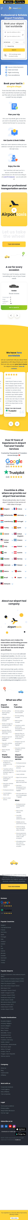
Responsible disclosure (8, 1111)
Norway (19, 559)
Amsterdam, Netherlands (8, 1044)
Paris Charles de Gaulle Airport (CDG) (12, 981)
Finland (19, 565)
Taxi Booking (14, 244)
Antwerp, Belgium (6, 1023)
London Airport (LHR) (7, 1009)
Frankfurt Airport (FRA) (8, 995)
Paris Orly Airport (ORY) (8, 983)
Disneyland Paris (6, 1035)
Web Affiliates (5, 1092)
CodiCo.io (18, 1140)
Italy (5, 546)
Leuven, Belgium (5, 1026)
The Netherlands (6, 927)
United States (6, 541)
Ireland (6, 534)
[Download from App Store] (8, 2)
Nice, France (4, 1030)
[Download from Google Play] (19, 2)
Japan (19, 577)
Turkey (6, 528)
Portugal (20, 521)
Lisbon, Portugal (5, 1049)
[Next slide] (17, 315)
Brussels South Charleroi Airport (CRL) (12, 979)
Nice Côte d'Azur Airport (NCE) (10, 986)
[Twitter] (6, 1126)
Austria (19, 553)
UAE (5, 553)
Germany (20, 515)
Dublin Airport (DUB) (7, 1000)
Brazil (6, 577)
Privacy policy (5, 1108)
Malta (19, 571)
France (19, 509)
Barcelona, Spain (6, 1047)
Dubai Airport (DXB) (7, 1007)
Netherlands (8, 515)
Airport (17, 8)
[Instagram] (14, 1126)
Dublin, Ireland (5, 1042)
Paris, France (5, 1028)
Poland (19, 546)
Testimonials (4, 1073)
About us (3, 1068)
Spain (19, 528)
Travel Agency (5, 1089)
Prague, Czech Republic (8, 1054)
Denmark (7, 565)
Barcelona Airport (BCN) (8, 1002)
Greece (19, 540)
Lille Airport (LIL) (5, 988)
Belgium (7, 509)
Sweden (6, 559)
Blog (2, 1070)
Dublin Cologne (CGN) (7, 993)
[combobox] (14, 32)
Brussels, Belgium (6, 1021)
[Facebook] (2, 1126)
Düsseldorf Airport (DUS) (8, 990)
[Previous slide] (11, 315)
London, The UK (5, 1051)
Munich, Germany (6, 1037)
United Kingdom (20, 535)
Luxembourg (8, 521)
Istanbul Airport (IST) (7, 1004)
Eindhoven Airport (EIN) (8, 997)
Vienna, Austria (5, 1056)
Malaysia (7, 584)
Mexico (6, 571)
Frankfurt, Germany (7, 1040)
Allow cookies (14, 1218)
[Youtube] (10, 1126)
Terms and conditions (7, 1106)
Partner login (5, 1113)
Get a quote (14, 307)
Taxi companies (5, 1094)
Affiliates (3, 1075)
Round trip (11, 46)
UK (1, 946)
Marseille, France (6, 1033)
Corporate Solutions (7, 1087)
